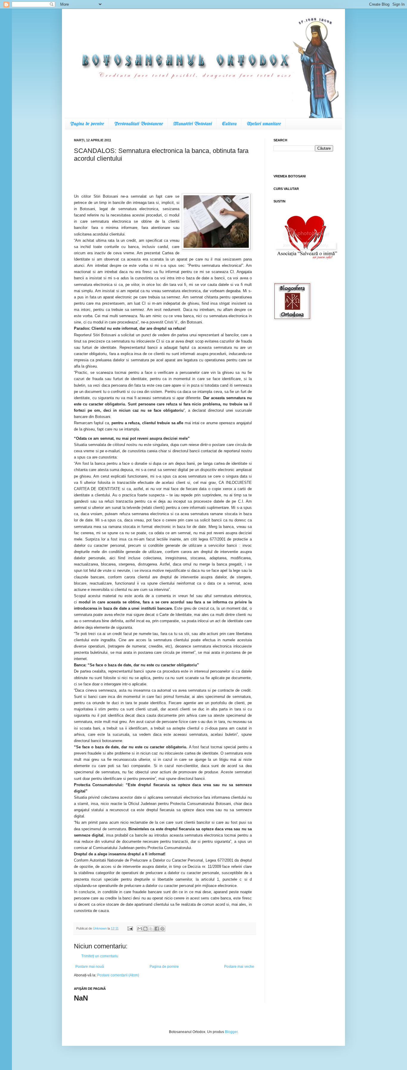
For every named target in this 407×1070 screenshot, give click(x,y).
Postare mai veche (239, 966)
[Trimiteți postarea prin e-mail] (130, 928)
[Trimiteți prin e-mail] (140, 929)
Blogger (231, 1032)
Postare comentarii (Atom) (118, 975)
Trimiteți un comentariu (99, 956)
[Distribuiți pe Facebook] (157, 929)
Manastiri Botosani (192, 123)
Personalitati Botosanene (138, 123)
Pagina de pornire (87, 123)
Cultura (229, 123)
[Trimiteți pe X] (151, 929)
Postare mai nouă (89, 966)
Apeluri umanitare (263, 123)
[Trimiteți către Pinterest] (162, 929)
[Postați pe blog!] (145, 929)
